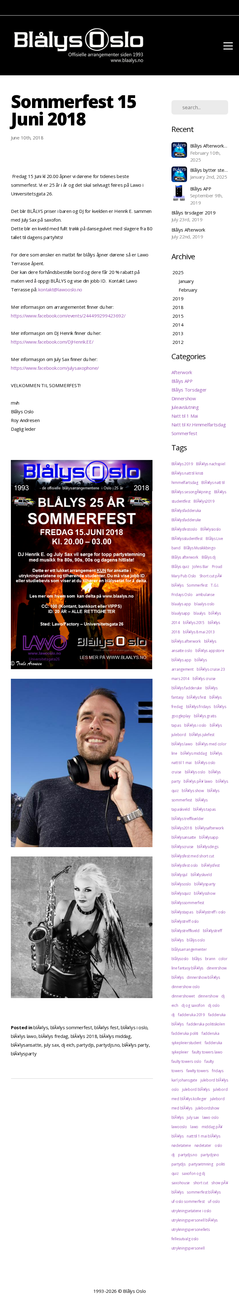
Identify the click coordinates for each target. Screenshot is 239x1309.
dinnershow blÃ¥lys (203, 977)
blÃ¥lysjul (179, 874)
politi (220, 1164)
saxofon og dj (193, 1173)
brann (210, 958)
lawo (194, 1126)
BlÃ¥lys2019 (204, 501)
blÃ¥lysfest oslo (184, 865)
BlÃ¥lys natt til (213, 482)
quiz (175, 1173)
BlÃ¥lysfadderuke (186, 520)
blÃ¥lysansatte (26, 1045)
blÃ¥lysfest (210, 865)
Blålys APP (182, 381)
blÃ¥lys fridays (198, 706)
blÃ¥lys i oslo (134, 1027)
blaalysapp (180, 613)
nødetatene (181, 1145)
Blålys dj (208, 557)
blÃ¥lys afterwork (186, 641)
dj (173, 1014)
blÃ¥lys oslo (195, 772)
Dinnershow (183, 398)
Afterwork (181, 372)
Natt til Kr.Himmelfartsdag (198, 424)
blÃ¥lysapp (208, 837)
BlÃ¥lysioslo (210, 529)
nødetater (202, 1145)
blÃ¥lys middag (115, 1036)
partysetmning (201, 1164)
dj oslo (213, 1005)
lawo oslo (210, 1117)
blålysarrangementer (189, 949)
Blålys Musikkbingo (199, 548)
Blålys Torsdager (189, 390)
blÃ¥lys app (181, 660)
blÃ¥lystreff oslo (185, 921)
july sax (51, 1045)
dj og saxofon (192, 1005)
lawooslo (179, 1126)
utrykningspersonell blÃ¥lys (194, 1220)
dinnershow (208, 996)
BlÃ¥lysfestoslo (184, 529)
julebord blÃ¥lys (196, 1089)
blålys (197, 958)
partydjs (85, 1045)
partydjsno (210, 1154)
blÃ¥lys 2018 (84, 1036)
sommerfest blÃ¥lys (203, 1192)
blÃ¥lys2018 (181, 828)
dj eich (67, 1045)
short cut (200, 1182)
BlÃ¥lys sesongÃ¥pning (191, 492)
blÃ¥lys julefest (201, 734)
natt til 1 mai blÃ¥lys (203, 1136)
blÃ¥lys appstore (209, 650)
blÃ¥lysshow (204, 893)
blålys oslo (196, 940)
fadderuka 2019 (191, 1014)
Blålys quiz (180, 566)
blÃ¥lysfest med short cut (192, 856)
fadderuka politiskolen (206, 1024)
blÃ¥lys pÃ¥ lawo (198, 781)
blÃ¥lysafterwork (209, 828)
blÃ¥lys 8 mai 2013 (198, 632)
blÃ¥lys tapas (204, 809)
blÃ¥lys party (135, 1045)
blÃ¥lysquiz (181, 893)
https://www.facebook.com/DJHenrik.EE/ (52, 342)
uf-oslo (214, 1201)
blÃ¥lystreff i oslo (211, 912)
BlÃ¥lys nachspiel (210, 464)
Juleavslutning (185, 407)
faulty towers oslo (186, 1061)
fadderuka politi (185, 1033)
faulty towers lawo (207, 1052)
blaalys (199, 613)
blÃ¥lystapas (182, 912)
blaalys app (181, 604)
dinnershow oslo (185, 986)
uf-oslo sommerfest (188, 1201)
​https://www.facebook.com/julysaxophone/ (55, 368)
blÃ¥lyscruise (182, 846)
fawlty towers (197, 1070)
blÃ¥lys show (193, 790)
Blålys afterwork (185, 557)
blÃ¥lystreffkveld (185, 930)
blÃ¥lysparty (24, 1053)
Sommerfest (184, 433)
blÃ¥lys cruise (204, 678)
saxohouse (180, 1182)
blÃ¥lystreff (212, 930)
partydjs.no (108, 1045)
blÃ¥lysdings (207, 846)
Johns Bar (200, 566)
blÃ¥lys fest (106, 1027)
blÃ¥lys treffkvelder (187, 818)
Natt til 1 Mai (184, 416)
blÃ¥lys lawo (23, 1036)
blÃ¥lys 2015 (193, 622)
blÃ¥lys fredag (53, 1036)
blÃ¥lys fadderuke (186, 688)
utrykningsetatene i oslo (191, 1210)
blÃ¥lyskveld (201, 874)
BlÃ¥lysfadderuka (186, 510)
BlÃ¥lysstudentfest (187, 538)
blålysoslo (180, 958)
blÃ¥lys (40, 1027)
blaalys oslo (204, 604)
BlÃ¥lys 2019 (182, 464)
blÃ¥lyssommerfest (187, 902)
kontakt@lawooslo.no (60, 289)
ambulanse (205, 594)
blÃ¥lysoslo (181, 884)
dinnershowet (183, 996)
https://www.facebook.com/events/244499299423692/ (68, 315)
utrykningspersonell (188, 1248)
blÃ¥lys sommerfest (71, 1027)
